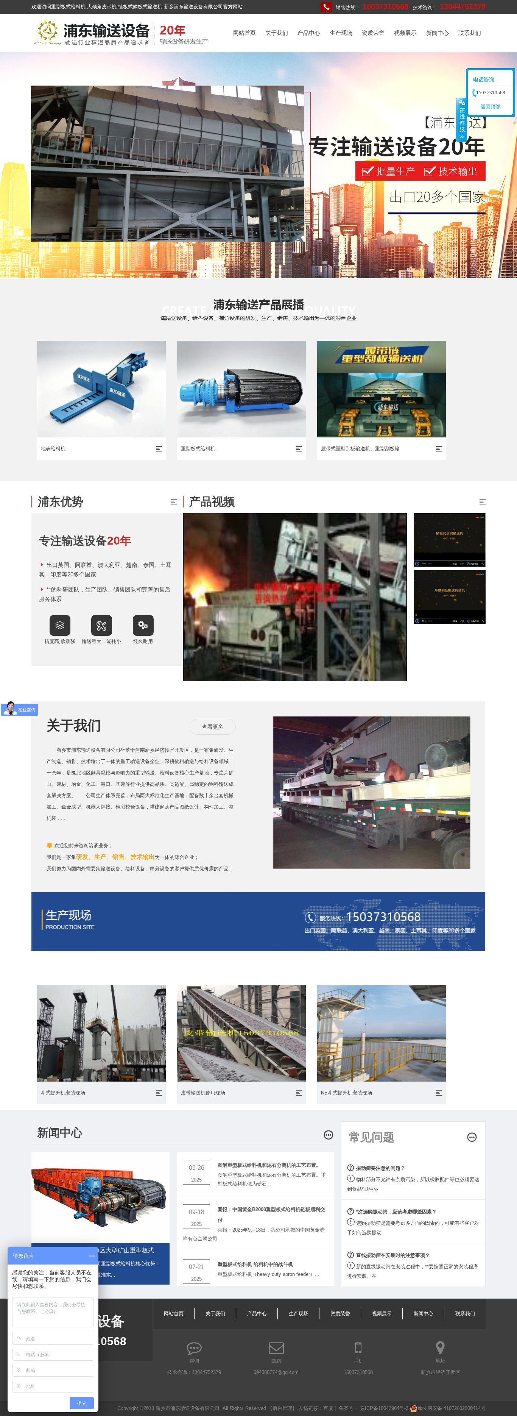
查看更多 (212, 727)
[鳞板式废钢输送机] (450, 540)
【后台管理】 (283, 1408)
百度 (328, 1408)
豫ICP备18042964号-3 (384, 1408)
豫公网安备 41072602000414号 (451, 1408)
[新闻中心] (328, 1136)
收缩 (461, 119)
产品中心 (308, 33)
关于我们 (276, 33)
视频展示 (405, 33)
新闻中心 (437, 33)
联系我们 (469, 33)
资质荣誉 (373, 33)
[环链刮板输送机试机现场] (450, 597)
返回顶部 (490, 106)
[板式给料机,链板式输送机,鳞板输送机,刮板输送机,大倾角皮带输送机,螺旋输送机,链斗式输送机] (121, 45)
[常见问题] (472, 1138)
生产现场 (341, 33)
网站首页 (244, 33)
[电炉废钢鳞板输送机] (295, 679)
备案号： (349, 1408)
